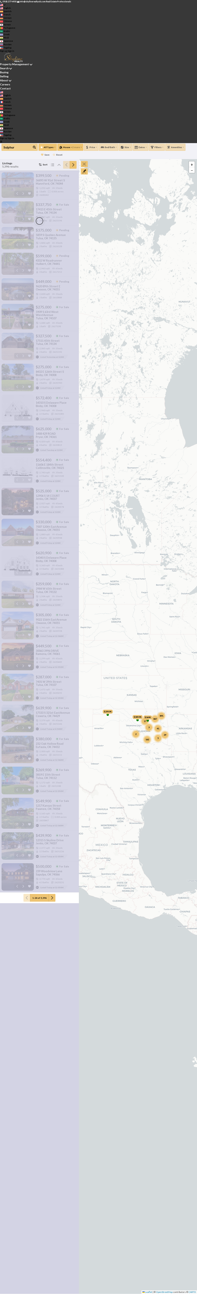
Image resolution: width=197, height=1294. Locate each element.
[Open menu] (1, 141)
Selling (4, 76)
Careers (5, 84)
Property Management (14, 64)
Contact (5, 88)
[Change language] (3, 5)
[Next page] (73, 165)
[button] (192, 164)
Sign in (11, 51)
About (4, 80)
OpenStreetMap (164, 1292)
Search (4, 68)
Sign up (3, 51)
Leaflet (148, 1292)
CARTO (192, 1292)
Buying (4, 72)
